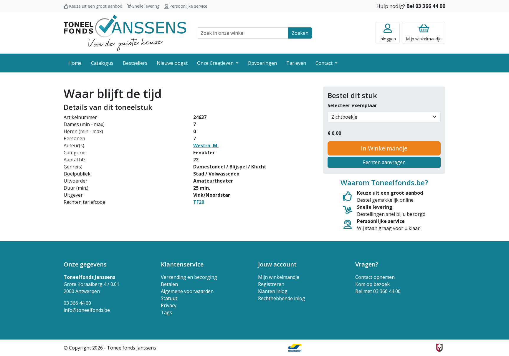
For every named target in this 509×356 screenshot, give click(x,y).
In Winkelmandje (384, 148)
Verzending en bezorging (189, 277)
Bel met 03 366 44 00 (378, 291)
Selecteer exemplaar (352, 105)
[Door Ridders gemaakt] (439, 347)
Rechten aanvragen (384, 162)
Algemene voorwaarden (187, 291)
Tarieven (296, 63)
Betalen (169, 284)
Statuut (169, 298)
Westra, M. (206, 145)
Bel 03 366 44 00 (425, 6)
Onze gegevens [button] (85, 264)
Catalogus (102, 63)
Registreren (271, 284)
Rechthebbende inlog (281, 298)
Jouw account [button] (277, 264)
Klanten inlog (272, 291)
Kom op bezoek (372, 284)
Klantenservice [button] (182, 264)
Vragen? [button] (366, 264)
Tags (166, 312)
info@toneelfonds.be (87, 310)
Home (75, 63)
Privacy (168, 305)
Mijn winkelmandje (278, 277)
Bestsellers (135, 63)
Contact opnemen (375, 277)
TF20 (198, 202)
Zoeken (300, 33)
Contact (324, 63)
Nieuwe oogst (172, 63)
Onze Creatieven (216, 63)
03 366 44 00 (77, 303)
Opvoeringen (262, 63)
